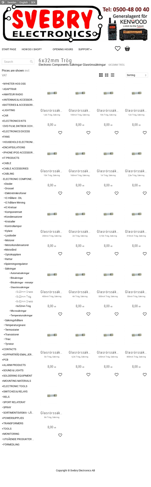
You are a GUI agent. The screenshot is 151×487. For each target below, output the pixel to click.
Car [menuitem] (5, 115)
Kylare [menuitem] (8, 231)
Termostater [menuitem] (12, 329)
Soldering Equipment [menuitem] (17, 375)
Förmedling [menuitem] (11, 444)
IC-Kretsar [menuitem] (11, 207)
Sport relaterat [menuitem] (14, 402)
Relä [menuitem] (6, 397)
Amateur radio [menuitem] (13, 94)
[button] (119, 48)
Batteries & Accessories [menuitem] (18, 105)
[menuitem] (48, 44)
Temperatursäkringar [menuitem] (21, 315)
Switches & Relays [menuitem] (15, 391)
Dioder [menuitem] (9, 183)
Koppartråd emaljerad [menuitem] (18, 354)
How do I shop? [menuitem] (32, 49)
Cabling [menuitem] (8, 173)
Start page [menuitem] (9, 49)
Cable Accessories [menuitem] (15, 168)
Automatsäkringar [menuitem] (20, 273)
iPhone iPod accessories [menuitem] (18, 152)
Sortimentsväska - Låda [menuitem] (18, 412)
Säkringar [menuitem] (10, 268)
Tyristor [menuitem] (9, 344)
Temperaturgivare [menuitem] (15, 325)
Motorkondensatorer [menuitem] (17, 245)
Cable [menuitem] (7, 163)
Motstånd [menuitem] (10, 249)
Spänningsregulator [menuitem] (16, 263)
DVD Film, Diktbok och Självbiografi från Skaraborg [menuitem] (18, 126)
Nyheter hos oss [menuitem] (14, 83)
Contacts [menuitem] (9, 349)
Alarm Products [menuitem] (14, 365)
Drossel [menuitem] (9, 188)
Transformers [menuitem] (13, 423)
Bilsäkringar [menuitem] (17, 277)
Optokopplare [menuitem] (13, 254)
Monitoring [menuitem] (11, 433)
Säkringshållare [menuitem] (14, 320)
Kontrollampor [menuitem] (13, 226)
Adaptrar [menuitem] (9, 89)
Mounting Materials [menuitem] (17, 380)
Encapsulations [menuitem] (14, 147)
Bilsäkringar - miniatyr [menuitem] (22, 282)
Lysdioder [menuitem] (10, 235)
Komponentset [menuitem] (13, 212)
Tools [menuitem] (7, 428)
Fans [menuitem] (6, 136)
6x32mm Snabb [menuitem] (24, 301)
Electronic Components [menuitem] (18, 179)
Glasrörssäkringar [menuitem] (20, 287)
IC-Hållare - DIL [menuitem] (13, 198)
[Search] (31, 61)
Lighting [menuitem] (9, 110)
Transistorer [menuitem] (12, 334)
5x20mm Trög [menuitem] (23, 296)
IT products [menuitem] (11, 158)
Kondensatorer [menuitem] (13, 216)
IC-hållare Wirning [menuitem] (15, 202)
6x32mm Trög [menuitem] (23, 306)
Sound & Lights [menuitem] (13, 370)
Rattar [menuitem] (9, 259)
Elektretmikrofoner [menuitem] (15, 193)
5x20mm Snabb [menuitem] (24, 291)
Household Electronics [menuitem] (18, 142)
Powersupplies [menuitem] (13, 418)
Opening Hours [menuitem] (63, 49)
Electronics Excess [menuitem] (16, 131)
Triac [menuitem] (8, 339)
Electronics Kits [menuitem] (14, 121)
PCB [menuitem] (5, 359)
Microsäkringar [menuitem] (18, 310)
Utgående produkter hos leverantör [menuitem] (18, 439)
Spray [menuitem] (7, 407)
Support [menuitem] (84, 49)
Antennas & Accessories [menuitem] (18, 99)
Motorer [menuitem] (9, 240)
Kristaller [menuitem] (10, 221)
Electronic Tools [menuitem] (15, 386)
